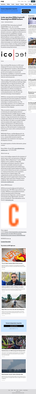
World (30, 4)
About (25, 1)
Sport (26, 4)
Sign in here (16, 328)
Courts (12, 4)
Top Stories (3, 4)
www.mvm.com (9, 200)
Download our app (25, 12)
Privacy (12, 390)
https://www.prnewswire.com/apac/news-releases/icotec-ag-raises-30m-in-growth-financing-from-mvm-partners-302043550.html (14, 233)
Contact (22, 1)
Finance (22, 4)
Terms (9, 390)
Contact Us (20, 390)
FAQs (15, 390)
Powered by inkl (18, 391)
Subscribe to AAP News (26, 10)
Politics (8, 4)
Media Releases (25, 390)
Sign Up (33, 1)
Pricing (19, 1)
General (17, 4)
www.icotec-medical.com (7, 181)
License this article (6, 241)
